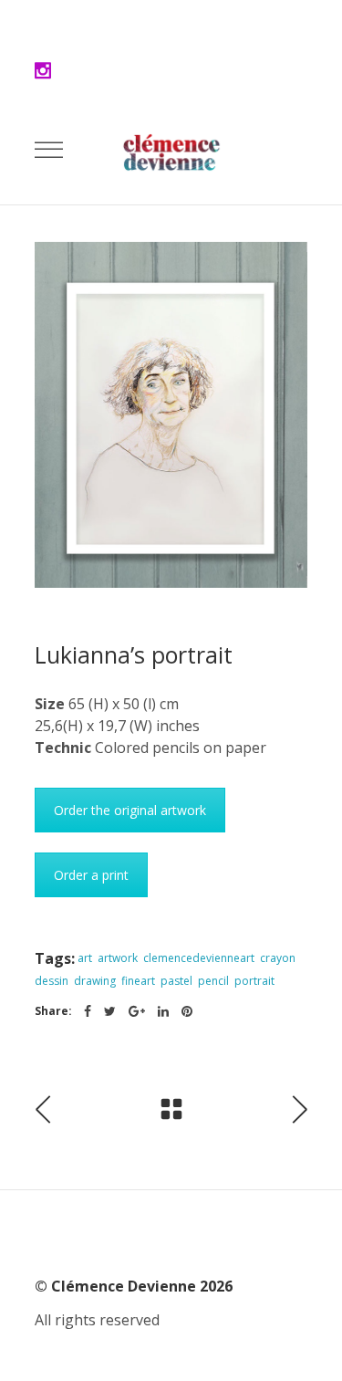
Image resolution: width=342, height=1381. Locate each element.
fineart (138, 981)
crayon (277, 958)
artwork (118, 958)
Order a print (91, 875)
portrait (254, 981)
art (85, 958)
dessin (51, 981)
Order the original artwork (130, 810)
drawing (95, 981)
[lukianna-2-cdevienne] (171, 415)
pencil (213, 981)
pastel (176, 981)
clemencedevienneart (198, 958)
